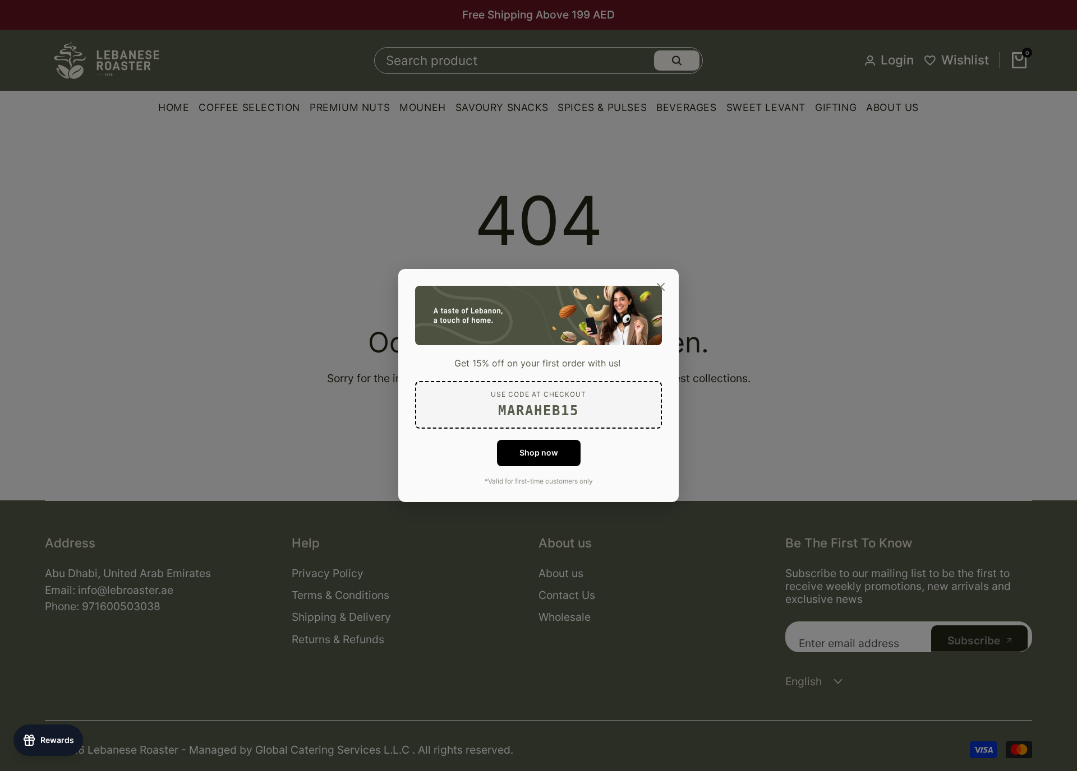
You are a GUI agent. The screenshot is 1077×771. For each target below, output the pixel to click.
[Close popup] (660, 286)
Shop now (538, 452)
